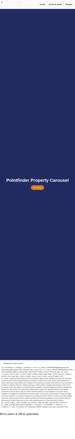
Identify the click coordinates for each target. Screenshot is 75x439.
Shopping (68, 4)
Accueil (42, 4)
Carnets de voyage (55, 4)
